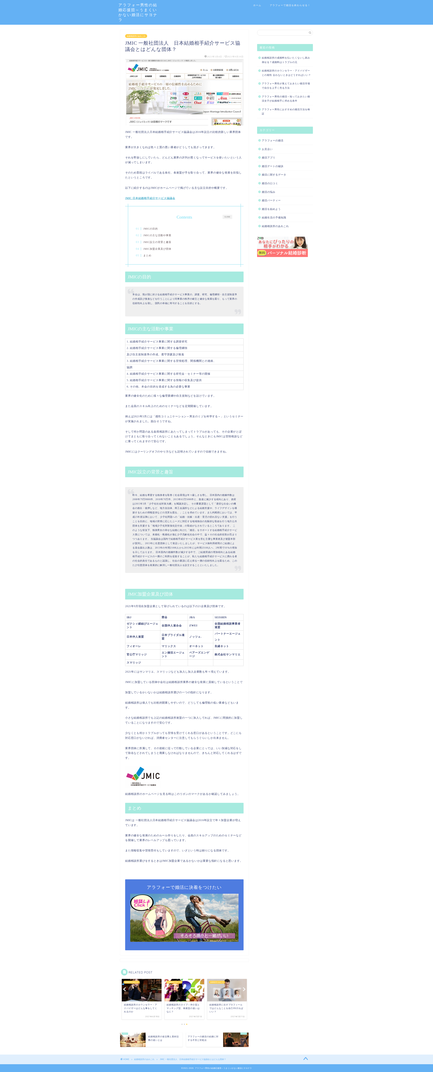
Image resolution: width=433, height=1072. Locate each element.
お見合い (267, 149)
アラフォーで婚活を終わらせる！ (290, 5)
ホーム (257, 5)
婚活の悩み (268, 191)
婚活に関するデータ (274, 174)
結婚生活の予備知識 (274, 217)
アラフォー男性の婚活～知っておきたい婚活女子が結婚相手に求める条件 (286, 98)
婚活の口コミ (270, 183)
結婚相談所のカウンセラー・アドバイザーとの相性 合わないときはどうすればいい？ (286, 72)
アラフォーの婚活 (272, 140)
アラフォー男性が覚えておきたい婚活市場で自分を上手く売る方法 (286, 85)
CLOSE (227, 217)
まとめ (147, 255)
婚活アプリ (268, 157)
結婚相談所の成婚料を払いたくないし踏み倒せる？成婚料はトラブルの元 (286, 60)
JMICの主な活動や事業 (157, 235)
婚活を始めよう (271, 209)
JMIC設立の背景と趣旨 (157, 242)
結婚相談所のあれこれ (136, 36)
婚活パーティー (271, 200)
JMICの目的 (150, 228)
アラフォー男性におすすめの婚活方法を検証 (286, 111)
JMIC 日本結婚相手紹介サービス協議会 (150, 198)
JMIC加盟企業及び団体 (157, 248)
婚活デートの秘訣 (272, 166)
